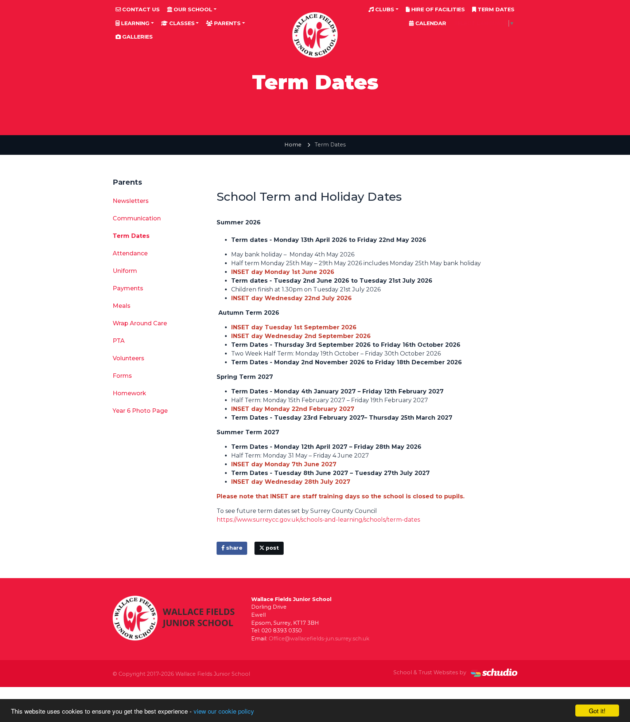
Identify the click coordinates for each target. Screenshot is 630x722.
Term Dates (495, 9)
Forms (122, 375)
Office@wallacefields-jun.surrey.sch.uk (319, 638)
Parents (227, 23)
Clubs (384, 9)
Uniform (125, 270)
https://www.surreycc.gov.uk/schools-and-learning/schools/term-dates (318, 519)
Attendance (130, 253)
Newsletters (131, 200)
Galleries (137, 37)
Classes (181, 23)
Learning (134, 23)
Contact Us (140, 9)
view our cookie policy (224, 710)
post (271, 548)
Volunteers (128, 358)
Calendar (430, 23)
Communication (137, 218)
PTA (119, 340)
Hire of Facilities (437, 9)
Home (293, 144)
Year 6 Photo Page (140, 410)
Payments (128, 288)
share (233, 548)
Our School (192, 9)
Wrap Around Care (140, 323)
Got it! (597, 710)
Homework (129, 393)
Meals (122, 305)
